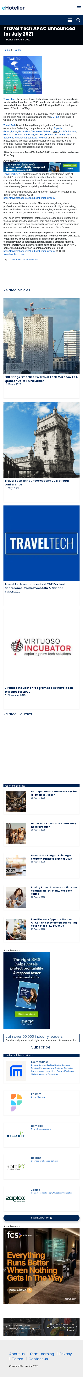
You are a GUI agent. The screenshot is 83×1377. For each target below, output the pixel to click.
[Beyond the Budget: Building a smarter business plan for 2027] (16, 865)
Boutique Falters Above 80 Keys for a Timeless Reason (54, 793)
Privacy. (65, 1353)
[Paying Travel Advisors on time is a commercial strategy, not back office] (16, 897)
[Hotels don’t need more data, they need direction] (16, 833)
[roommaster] (16, 1071)
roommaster (39, 1062)
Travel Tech (9, 99)
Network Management (41, 1129)
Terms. (18, 1358)
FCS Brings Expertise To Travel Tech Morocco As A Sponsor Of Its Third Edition (41, 379)
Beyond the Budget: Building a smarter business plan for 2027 (51, 857)
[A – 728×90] (41, 171)
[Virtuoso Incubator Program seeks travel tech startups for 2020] (41, 647)
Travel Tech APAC (12, 174)
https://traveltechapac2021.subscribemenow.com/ (29, 198)
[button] (78, 8)
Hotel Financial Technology (63, 1071)
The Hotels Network (41, 131)
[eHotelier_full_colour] (13, 8)
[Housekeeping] (41, 1303)
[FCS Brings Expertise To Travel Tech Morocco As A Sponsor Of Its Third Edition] (41, 336)
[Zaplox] (16, 1198)
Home (6, 50)
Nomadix (37, 1125)
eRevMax (8, 134)
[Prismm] (16, 1103)
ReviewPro (24, 131)
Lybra (14, 131)
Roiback (43, 137)
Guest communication (40, 1071)
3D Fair (55, 117)
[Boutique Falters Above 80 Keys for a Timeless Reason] (16, 801)
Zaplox (35, 1189)
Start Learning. (42, 1353)
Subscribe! (41, 1047)
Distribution (69, 1068)
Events (17, 50)
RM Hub (39, 134)
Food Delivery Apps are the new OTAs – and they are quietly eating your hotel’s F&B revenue (54, 923)
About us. (17, 1353)
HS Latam (19, 137)
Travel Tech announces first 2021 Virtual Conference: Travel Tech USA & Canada (34, 586)
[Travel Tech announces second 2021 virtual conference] (41, 440)
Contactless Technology (41, 1193)
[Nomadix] (16, 1135)
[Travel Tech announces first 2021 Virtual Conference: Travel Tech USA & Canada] (41, 543)
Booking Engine (38, 1065)
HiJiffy (31, 134)
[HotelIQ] (16, 1167)
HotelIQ (36, 1157)
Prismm (36, 1093)
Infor (55, 131)
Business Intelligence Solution (44, 1161)
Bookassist (31, 137)
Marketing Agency (39, 1074)
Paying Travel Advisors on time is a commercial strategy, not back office (54, 891)
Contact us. (38, 1358)
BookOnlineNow (67, 131)
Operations (53, 1074)
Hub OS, (50, 134)
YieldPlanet (21, 134)
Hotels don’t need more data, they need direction (53, 825)
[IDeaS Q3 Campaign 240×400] (26, 1028)
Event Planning (38, 1097)
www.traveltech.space (14, 254)
